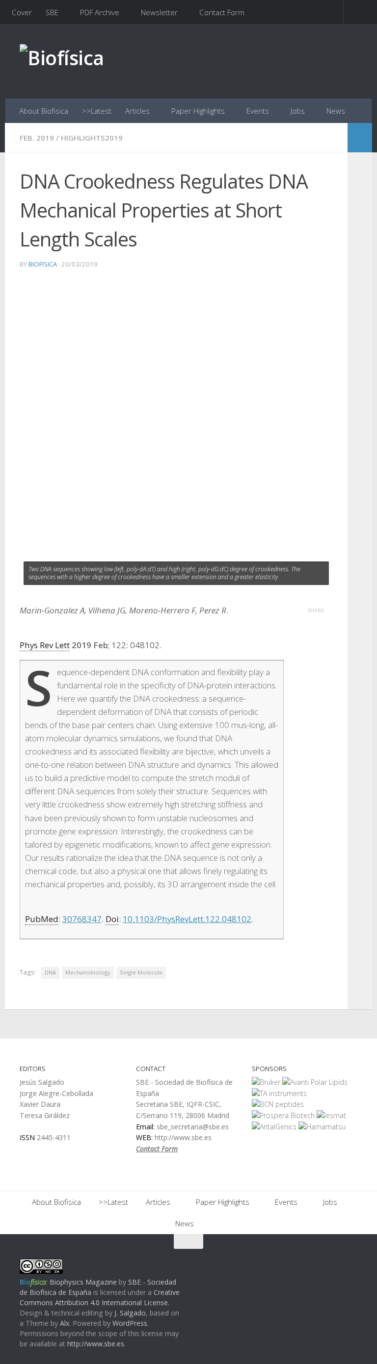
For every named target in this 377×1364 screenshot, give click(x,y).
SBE (52, 12)
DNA (50, 972)
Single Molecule (141, 972)
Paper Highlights (198, 111)
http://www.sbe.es (95, 1343)
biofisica (42, 264)
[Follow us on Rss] (350, 1260)
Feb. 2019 (37, 138)
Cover (22, 12)
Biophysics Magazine (83, 1282)
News (335, 111)
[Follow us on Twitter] (333, 1260)
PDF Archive (99, 12)
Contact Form (221, 12)
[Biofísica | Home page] (62, 61)
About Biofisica (43, 111)
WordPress (129, 1323)
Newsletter (159, 12)
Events (257, 111)
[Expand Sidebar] (360, 137)
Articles (137, 111)
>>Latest (96, 111)
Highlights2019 (92, 138)
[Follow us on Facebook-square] (315, 1260)
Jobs (298, 111)
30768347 (82, 919)
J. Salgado (130, 1312)
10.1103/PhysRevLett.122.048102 (187, 919)
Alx (64, 1323)
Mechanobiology (87, 972)
